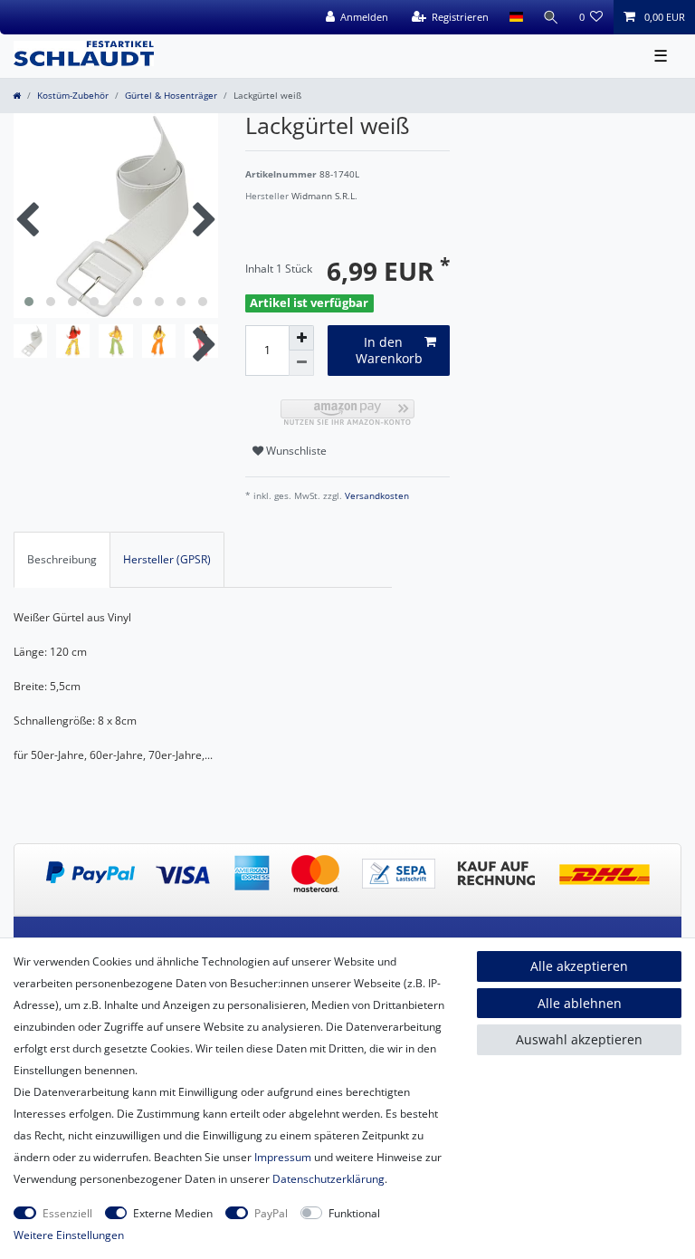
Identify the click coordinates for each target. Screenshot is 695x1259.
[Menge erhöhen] (301, 338)
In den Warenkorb (389, 350)
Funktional (354, 1213)
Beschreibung (62, 559)
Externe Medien (173, 1213)
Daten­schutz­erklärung (328, 1179)
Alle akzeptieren (579, 966)
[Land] (515, 17)
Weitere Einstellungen (69, 1235)
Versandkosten (375, 496)
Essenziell (67, 1213)
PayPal (271, 1213)
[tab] (62, 560)
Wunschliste (295, 450)
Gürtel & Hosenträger (171, 95)
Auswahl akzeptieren (579, 1039)
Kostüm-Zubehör (73, 95)
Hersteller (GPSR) (167, 559)
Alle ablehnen (580, 1003)
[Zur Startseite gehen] (17, 95)
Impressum (282, 1157)
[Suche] (551, 17)
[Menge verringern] (301, 363)
